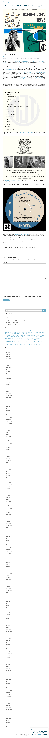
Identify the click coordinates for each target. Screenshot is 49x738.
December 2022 (9, 421)
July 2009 (8, 701)
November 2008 (9, 714)
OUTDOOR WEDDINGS (30, 340)
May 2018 (8, 519)
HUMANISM (8, 337)
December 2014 (9, 594)
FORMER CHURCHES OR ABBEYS (21, 335)
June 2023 (8, 410)
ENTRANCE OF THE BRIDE (32, 333)
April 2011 (8, 666)
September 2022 (9, 427)
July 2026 (8, 350)
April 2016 (8, 566)
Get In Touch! (41, 5)
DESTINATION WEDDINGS (15, 332)
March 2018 (8, 523)
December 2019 (9, 484)
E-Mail (34, 247)
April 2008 (8, 726)
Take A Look (27, 5)
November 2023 (9, 401)
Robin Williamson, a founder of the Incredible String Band (31, 72)
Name (5, 280)
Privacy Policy (24, 735)
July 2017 (8, 538)
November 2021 (9, 443)
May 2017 (8, 542)
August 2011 (8, 661)
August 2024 (8, 384)
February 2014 (9, 610)
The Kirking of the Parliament (12, 322)
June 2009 (8, 703)
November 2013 (9, 614)
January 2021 (8, 462)
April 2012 (8, 648)
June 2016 (8, 562)
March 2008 (8, 727)
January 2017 (8, 549)
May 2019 (8, 497)
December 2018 (9, 506)
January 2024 (8, 397)
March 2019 (8, 501)
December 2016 (9, 551)
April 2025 (8, 373)
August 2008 (8, 718)
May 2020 (8, 475)
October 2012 (8, 638)
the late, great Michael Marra (20, 78)
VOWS (15, 344)
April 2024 (8, 391)
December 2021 (9, 441)
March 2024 (8, 393)
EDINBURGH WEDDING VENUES (16, 334)
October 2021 (8, 445)
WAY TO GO (19, 344)
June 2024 (8, 388)
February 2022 (9, 438)
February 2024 (9, 395)
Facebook (6, 247)
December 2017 (9, 529)
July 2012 (8, 642)
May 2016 (8, 564)
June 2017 (8, 540)
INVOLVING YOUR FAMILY (30, 336)
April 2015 (8, 586)
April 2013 (8, 627)
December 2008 (9, 713)
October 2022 (8, 425)
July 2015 (8, 581)
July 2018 (8, 516)
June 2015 (8, 583)
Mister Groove (9, 54)
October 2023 (8, 402)
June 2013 (8, 623)
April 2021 (8, 456)
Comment (5, 262)
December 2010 (9, 672)
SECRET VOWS (19, 343)
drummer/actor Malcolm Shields (25, 132)
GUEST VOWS (29, 335)
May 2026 (8, 354)
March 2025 (8, 375)
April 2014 (8, 607)
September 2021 (9, 447)
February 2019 (9, 503)
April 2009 (8, 705)
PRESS (19, 341)
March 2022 (8, 436)
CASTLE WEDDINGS (29, 330)
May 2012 (8, 646)
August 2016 (8, 558)
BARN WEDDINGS (7, 330)
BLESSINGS (12, 330)
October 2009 (8, 696)
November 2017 (9, 531)
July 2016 (8, 560)
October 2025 (8, 365)
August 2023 (8, 406)
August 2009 (8, 700)
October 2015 (8, 575)
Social (39, 6)
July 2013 (8, 622)
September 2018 (9, 512)
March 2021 (8, 458)
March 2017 (8, 545)
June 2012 (8, 644)
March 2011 (8, 668)
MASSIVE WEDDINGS (41, 338)
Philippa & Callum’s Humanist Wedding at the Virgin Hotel (17, 317)
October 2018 (8, 510)
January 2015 (8, 592)
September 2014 (9, 599)
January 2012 (8, 651)
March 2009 (8, 707)
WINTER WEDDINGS (37, 344)
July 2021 (8, 451)
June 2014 (8, 605)
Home (6, 5)
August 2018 (8, 514)
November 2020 (9, 466)
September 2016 (9, 557)
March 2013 (8, 629)
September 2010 (9, 677)
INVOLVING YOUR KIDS (18, 338)
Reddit (17, 247)
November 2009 (9, 694)
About (12, 5)
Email (4, 286)
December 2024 (9, 380)
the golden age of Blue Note (22, 234)
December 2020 (9, 464)
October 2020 (8, 467)
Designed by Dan (27, 233)
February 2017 (9, 547)
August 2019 (8, 492)
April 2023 (8, 414)
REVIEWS (12, 343)
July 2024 (8, 386)
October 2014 (8, 597)
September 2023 (9, 404)
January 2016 (8, 571)
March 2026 (8, 358)
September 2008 (9, 716)
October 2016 (8, 555)
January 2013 (8, 633)
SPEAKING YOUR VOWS (39, 343)
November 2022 (9, 423)
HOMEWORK (41, 335)
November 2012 (9, 636)
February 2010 (9, 690)
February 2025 (9, 376)
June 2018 (8, 518)
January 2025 (8, 378)
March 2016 (8, 568)
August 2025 (8, 367)
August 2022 (8, 428)
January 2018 (8, 527)
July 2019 (8, 493)
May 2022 (8, 432)
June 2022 (8, 430)
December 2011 (9, 653)
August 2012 (8, 640)
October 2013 (8, 616)
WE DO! (22, 344)
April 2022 (8, 434)
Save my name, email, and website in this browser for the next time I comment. (24, 296)
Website (5, 291)
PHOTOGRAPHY (9, 341)
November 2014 (9, 596)
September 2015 (9, 577)
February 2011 (9, 670)
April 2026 (8, 356)
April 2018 (8, 521)
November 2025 (9, 363)
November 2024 (9, 382)
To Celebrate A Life (19, 58)
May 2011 (8, 664)
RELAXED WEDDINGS (30, 341)
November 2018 (9, 508)
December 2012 (9, 635)
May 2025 (8, 371)
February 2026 (9, 360)
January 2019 (8, 505)
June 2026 (8, 352)
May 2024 (8, 389)
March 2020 (8, 479)
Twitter (11, 247)
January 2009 (8, 711)
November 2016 (9, 553)
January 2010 (8, 692)
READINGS (22, 341)
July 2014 (8, 603)
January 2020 (8, 482)
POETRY (15, 341)
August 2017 (8, 536)
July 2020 (8, 471)
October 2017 (8, 532)
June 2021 (8, 453)
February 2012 (9, 649)
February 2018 (9, 525)
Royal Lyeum (39, 77)
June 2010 (8, 683)
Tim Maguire (7, 2)
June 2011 (8, 662)
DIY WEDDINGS (23, 332)
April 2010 (8, 687)
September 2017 (9, 534)
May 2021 (8, 454)
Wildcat (26, 77)
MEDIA (6, 339)
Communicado (20, 77)
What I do (18, 5)
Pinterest (23, 247)
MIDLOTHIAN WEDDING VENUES (14, 339)
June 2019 (8, 495)
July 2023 (8, 408)
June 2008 (8, 722)
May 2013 (8, 625)
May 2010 (8, 685)
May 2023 (8, 412)
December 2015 (9, 573)
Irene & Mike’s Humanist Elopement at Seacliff (15, 320)
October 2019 (8, 488)
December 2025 (9, 361)
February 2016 (9, 570)
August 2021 (8, 449)
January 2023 (8, 419)
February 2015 (9, 590)
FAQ (38, 334)
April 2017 (8, 544)
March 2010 (8, 688)
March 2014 (8, 609)
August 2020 (8, 469)
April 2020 (8, 477)
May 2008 (8, 724)
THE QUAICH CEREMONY (9, 344)
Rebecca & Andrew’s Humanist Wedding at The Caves (16, 318)
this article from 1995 (10, 69)
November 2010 (9, 674)
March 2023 (8, 415)
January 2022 (8, 440)
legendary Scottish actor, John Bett (13, 180)
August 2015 (8, 579)
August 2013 (8, 620)
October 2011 (8, 657)
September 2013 (9, 618)
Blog (33, 5)
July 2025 (8, 369)
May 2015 (8, 584)
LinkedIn (29, 247)
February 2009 (9, 709)
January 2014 (8, 612)
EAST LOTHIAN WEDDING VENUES (35, 332)
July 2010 (8, 681)
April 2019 (8, 499)
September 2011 (9, 659)
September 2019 (9, 490)
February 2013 (9, 631)
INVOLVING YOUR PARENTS (27, 338)
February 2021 (9, 460)
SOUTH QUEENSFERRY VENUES (28, 343)
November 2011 (9, 655)
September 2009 (9, 698)
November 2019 (9, 486)
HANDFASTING (35, 335)
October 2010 (8, 675)
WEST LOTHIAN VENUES (29, 344)
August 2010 (8, 679)
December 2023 (9, 399)
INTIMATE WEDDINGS (18, 337)
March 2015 (8, 588)
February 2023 (9, 417)
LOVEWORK (35, 338)
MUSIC (22, 339)
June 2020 (8, 473)
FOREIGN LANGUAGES (11, 335)
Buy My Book (8, 8)
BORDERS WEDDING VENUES (18, 330)
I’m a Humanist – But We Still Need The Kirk (15, 324)
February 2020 (9, 480)
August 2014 (8, 601)
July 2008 (8, 720)
